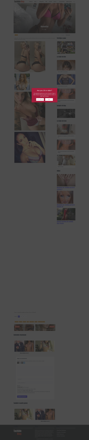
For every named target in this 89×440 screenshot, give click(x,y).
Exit (49, 99)
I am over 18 (40, 99)
